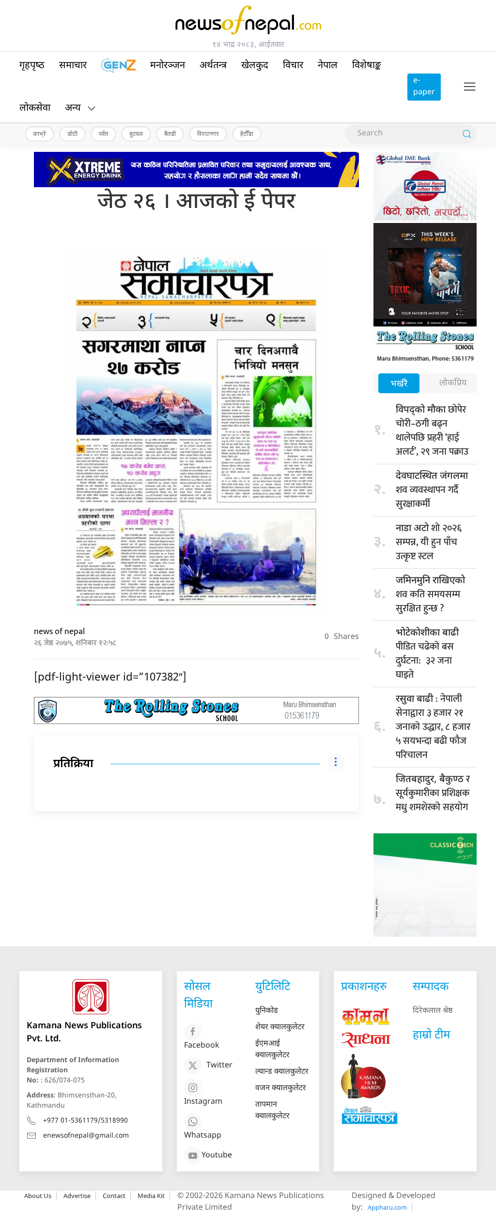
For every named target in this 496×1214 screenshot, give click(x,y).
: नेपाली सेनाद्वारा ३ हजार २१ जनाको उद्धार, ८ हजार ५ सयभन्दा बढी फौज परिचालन (433, 727)
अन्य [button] (73, 108)
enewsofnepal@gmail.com (86, 1135)
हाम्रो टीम (431, 1035)
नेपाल (328, 65)
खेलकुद (254, 65)
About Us (37, 1195)
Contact (114, 1195)
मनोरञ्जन (167, 65)
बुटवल (136, 133)
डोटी (72, 133)
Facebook (201, 1046)
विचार (293, 65)
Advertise (77, 1195)
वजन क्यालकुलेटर (280, 1088)
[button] (470, 87)
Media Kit (151, 1195)
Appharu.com (387, 1207)
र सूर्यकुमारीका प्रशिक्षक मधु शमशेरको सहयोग (433, 800)
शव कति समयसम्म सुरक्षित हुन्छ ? (430, 596)
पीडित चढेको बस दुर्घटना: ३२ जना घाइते (427, 655)
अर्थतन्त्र (213, 65)
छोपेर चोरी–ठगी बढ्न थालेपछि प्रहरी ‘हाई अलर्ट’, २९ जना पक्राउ (432, 430)
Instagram (203, 1102)
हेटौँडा (246, 133)
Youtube (217, 1156)
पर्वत (103, 133)
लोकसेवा (34, 108)
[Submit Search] (467, 134)
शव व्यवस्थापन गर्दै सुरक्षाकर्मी (432, 491)
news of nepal (59, 631)
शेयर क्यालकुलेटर (280, 1027)
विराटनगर (208, 133)
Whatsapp (202, 1136)
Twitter (219, 1066)
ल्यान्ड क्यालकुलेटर (282, 1072)
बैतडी (170, 133)
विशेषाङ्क (366, 65)
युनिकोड (266, 1011)
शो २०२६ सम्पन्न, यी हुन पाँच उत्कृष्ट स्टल (429, 542)
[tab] (399, 384)
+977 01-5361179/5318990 (85, 1120)
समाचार (73, 65)
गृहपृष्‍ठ (32, 65)
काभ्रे (39, 133)
